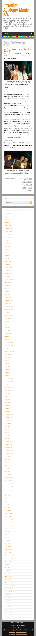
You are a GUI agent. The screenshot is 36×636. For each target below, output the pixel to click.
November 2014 (9, 616)
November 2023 (9, 309)
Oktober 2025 (8, 240)
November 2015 (9, 586)
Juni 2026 (7, 219)
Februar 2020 (8, 444)
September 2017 (9, 529)
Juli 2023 (7, 321)
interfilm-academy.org (21, 632)
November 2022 (9, 345)
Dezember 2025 (9, 234)
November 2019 (9, 453)
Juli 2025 (7, 249)
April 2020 (7, 438)
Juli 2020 (7, 429)
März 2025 (8, 261)
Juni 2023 (7, 324)
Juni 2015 (7, 598)
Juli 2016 (7, 565)
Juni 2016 (7, 568)
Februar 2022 (8, 372)
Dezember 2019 (9, 450)
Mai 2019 (7, 468)
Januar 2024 (8, 303)
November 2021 (9, 381)
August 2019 (8, 459)
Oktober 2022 (8, 348)
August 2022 (8, 354)
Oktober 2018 (8, 490)
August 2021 (8, 390)
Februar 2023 (8, 336)
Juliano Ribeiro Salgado (28, 178)
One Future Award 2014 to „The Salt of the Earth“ (17, 50)
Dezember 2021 (9, 378)
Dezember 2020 (9, 414)
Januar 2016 (8, 580)
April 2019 (7, 471)
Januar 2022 (8, 375)
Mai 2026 (7, 222)
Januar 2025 (8, 267)
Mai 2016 (7, 571)
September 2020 (9, 423)
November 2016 (9, 559)
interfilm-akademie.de (7, 630)
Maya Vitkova (27, 181)
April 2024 (7, 294)
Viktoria (30, 188)
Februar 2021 (8, 408)
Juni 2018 (7, 502)
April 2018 (7, 508)
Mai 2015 (7, 601)
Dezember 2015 (9, 583)
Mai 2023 (7, 327)
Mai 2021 (7, 399)
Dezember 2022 (9, 342)
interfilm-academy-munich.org (21, 630)
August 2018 (8, 496)
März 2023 (8, 333)
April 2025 (7, 258)
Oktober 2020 (8, 420)
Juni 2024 (7, 288)
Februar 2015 (8, 610)
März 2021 (8, 405)
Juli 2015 (7, 595)
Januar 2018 (8, 517)
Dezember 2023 (9, 306)
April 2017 (7, 544)
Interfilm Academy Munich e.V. (17, 9)
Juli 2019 (7, 462)
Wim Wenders (28, 190)
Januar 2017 (8, 553)
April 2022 (7, 366)
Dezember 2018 (9, 483)
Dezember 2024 (9, 270)
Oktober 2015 (8, 589)
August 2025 (8, 246)
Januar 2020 (8, 447)
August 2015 (8, 592)
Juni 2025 (7, 252)
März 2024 (8, 297)
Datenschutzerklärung (21, 634)
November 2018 (9, 486)
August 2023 (8, 318)
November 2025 (9, 237)
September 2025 (9, 243)
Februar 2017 (8, 550)
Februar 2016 (8, 577)
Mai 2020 (7, 435)
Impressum (12, 634)
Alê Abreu (25, 178)
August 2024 (8, 282)
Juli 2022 (7, 357)
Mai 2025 (7, 255)
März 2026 (8, 225)
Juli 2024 (7, 285)
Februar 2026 (8, 228)
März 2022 (8, 369)
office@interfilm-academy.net (19, 627)
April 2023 (7, 330)
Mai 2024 (7, 291)
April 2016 (7, 574)
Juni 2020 (7, 432)
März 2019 (8, 474)
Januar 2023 (8, 339)
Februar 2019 (8, 477)
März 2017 (8, 547)
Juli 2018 (7, 499)
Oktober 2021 (8, 384)
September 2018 (9, 493)
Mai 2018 (7, 505)
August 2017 (8, 532)
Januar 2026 (8, 231)
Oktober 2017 (8, 526)
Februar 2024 (8, 300)
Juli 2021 (7, 393)
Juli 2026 (7, 216)
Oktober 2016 (8, 562)
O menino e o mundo (27, 181)
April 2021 (7, 402)
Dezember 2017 (9, 520)
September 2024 (9, 279)
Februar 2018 (8, 514)
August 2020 (8, 426)
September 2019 (9, 456)
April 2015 (7, 604)
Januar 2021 (8, 411)
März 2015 (8, 607)
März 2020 (8, 441)
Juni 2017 (7, 538)
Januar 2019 (8, 480)
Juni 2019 (7, 465)
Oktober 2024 (8, 276)
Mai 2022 (7, 363)
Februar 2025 (8, 264)
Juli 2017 (7, 535)
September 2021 (9, 387)
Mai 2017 (7, 541)
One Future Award (10, 178)
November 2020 (9, 417)
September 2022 (9, 351)
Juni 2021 (7, 396)
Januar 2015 (8, 613)
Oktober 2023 (8, 312)
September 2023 (9, 315)
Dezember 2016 (9, 556)
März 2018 (8, 511)
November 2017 (9, 523)
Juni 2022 (7, 360)
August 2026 (8, 213)
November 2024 (9, 273)
